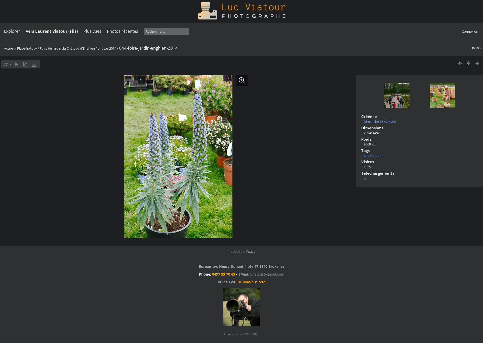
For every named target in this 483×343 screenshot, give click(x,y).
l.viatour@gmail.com (267, 274)
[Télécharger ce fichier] (34, 64)
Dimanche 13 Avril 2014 (381, 121)
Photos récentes (122, 31)
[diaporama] (16, 64)
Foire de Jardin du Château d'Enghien (67, 48)
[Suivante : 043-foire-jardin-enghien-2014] (477, 63)
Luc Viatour (372, 155)
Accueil (9, 48)
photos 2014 (107, 48)
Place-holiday (27, 48)
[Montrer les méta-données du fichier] (25, 64)
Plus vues (92, 31)
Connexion (470, 31)
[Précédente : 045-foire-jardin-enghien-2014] (468, 63)
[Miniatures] (459, 63)
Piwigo (250, 251)
